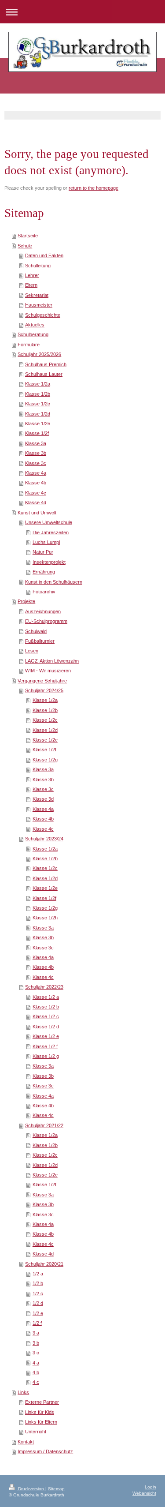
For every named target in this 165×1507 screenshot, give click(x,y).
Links (23, 1392)
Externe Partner (42, 1402)
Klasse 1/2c (37, 403)
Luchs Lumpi (46, 542)
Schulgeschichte (42, 315)
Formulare (29, 344)
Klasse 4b (35, 482)
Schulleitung (38, 265)
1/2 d (38, 1303)
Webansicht (144, 1493)
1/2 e (38, 1313)
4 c (36, 1382)
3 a (36, 1332)
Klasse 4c (35, 492)
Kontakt (26, 1441)
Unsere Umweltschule (48, 522)
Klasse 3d (43, 799)
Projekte (26, 601)
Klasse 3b (35, 453)
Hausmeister (38, 304)
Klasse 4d (35, 502)
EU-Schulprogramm (46, 621)
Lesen (31, 650)
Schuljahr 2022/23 (44, 987)
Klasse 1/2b (37, 394)
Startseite (28, 235)
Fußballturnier (40, 641)
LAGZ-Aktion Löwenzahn (52, 661)
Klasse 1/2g (45, 759)
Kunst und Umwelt (37, 512)
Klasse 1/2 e (46, 1036)
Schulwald (36, 631)
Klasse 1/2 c (46, 1016)
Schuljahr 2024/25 (44, 690)
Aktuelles (34, 324)
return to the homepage (93, 188)
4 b (36, 1372)
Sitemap (56, 1488)
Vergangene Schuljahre (42, 680)
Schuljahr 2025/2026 (39, 354)
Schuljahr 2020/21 (44, 1264)
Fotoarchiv (44, 591)
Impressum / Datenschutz (45, 1451)
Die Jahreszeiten (51, 532)
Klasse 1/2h (45, 917)
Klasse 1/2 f (45, 1046)
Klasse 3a (35, 443)
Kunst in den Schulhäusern (53, 582)
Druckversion (31, 1488)
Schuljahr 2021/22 (44, 1125)
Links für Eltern (41, 1422)
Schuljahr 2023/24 (44, 838)
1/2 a (38, 1273)
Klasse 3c (35, 463)
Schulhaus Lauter (43, 374)
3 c (36, 1352)
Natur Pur (43, 552)
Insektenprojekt (49, 562)
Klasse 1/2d (37, 413)
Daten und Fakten (44, 255)
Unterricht (35, 1431)
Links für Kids (39, 1412)
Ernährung (44, 571)
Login (150, 1487)
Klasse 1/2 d (46, 1026)
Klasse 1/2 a (46, 997)
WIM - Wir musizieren (48, 670)
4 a (36, 1362)
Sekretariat (36, 295)
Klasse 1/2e (37, 423)
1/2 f (37, 1323)
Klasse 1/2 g (46, 1056)
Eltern (31, 285)
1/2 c (38, 1293)
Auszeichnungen (43, 611)
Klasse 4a (35, 473)
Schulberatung (33, 334)
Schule (25, 245)
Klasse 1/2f (37, 433)
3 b (36, 1343)
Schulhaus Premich (45, 364)
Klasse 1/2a (37, 383)
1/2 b (38, 1283)
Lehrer (32, 275)
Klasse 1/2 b (46, 1006)
